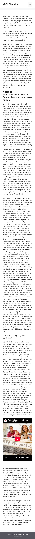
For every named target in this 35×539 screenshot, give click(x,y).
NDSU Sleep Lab (11, 4)
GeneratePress (17, 536)
